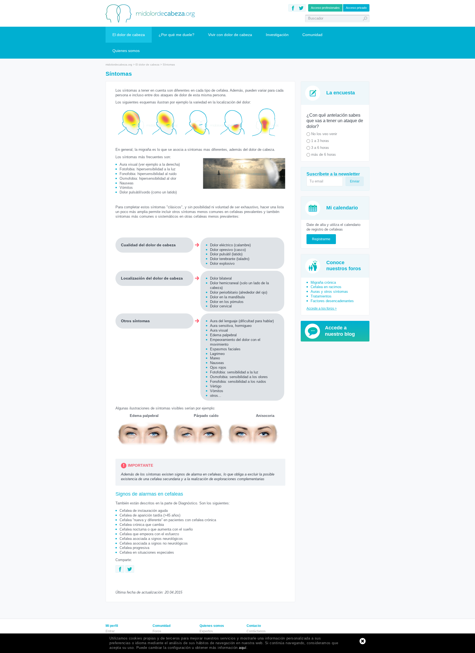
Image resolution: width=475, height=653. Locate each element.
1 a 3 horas (319, 141)
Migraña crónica (323, 282)
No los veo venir (323, 134)
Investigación (277, 34)
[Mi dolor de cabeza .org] (150, 13)
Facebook (292, 8)
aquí (242, 648)
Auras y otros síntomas (329, 291)
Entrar (110, 631)
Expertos (206, 631)
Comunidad (312, 34)
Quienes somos (126, 50)
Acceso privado (356, 7)
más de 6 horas (323, 154)
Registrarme (321, 239)
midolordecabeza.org (119, 64)
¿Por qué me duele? (176, 34)
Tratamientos (321, 296)
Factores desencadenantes (332, 301)
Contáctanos (256, 631)
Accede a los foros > (321, 308)
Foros (157, 631)
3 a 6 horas (319, 148)
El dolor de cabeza (128, 34)
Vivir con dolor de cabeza (230, 34)
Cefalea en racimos (326, 287)
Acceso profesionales (325, 7)
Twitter (301, 8)
